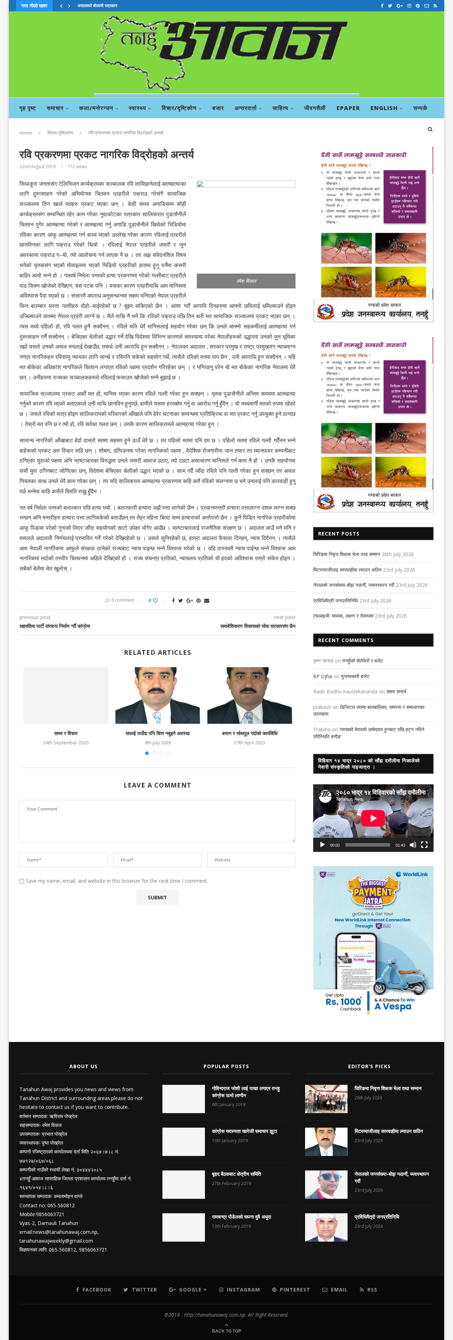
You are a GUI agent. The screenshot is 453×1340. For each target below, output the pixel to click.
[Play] (322, 844)
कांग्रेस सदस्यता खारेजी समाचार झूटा (244, 1131)
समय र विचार (66, 733)
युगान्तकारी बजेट (355, 676)
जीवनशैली (315, 108)
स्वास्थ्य (137, 108)
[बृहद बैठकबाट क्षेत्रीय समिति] (183, 1184)
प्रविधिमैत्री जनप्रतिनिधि (335, 600)
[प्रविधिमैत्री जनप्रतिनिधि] (326, 1227)
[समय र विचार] (65, 695)
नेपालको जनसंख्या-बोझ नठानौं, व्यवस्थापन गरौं (353, 585)
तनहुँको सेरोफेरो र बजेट (362, 660)
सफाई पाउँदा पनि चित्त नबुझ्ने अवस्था (158, 733)
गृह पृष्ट (27, 108)
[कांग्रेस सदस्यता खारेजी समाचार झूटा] (183, 1142)
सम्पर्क (420, 108)
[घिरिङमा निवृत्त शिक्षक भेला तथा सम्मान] (326, 1099)
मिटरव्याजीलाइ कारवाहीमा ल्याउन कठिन (347, 569)
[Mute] (413, 844)
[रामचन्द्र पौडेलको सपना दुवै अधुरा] (183, 1227)
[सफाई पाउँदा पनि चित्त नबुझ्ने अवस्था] (157, 695)
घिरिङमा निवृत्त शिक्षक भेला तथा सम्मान (346, 554)
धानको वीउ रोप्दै (90, 5)
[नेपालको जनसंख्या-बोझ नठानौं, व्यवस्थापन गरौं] (326, 1184)
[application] (373, 818)
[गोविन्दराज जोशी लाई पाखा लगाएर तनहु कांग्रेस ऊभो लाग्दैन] (183, 1099)
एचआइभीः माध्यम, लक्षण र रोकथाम (343, 615)
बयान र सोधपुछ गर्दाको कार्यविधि (249, 733)
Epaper (348, 108)
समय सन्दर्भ (396, 691)
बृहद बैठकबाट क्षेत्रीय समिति (236, 1173)
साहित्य (280, 108)
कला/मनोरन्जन (96, 108)
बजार (218, 108)
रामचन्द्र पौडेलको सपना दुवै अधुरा (241, 1216)
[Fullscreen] (424, 844)
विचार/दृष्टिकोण (179, 108)
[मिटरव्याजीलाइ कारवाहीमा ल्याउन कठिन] (326, 1142)
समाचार (55, 108)
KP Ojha (322, 676)
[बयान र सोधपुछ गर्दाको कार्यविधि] (249, 695)
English (384, 108)
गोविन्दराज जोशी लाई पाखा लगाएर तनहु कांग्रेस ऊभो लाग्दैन (246, 1092)
